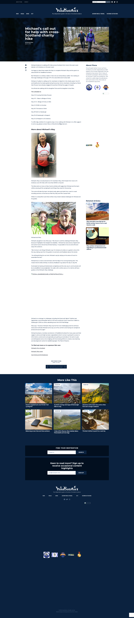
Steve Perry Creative (74, 611)
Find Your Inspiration (67, 448)
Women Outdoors (112, 13)
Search (108, 1)
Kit (32, 13)
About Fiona (19, 1)
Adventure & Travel (98, 13)
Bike (27, 13)
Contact (26, 1)
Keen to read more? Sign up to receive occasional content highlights (67, 466)
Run (17, 13)
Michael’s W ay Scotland (38, 348)
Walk (22, 13)
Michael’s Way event (37, 351)
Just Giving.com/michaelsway (39, 355)
